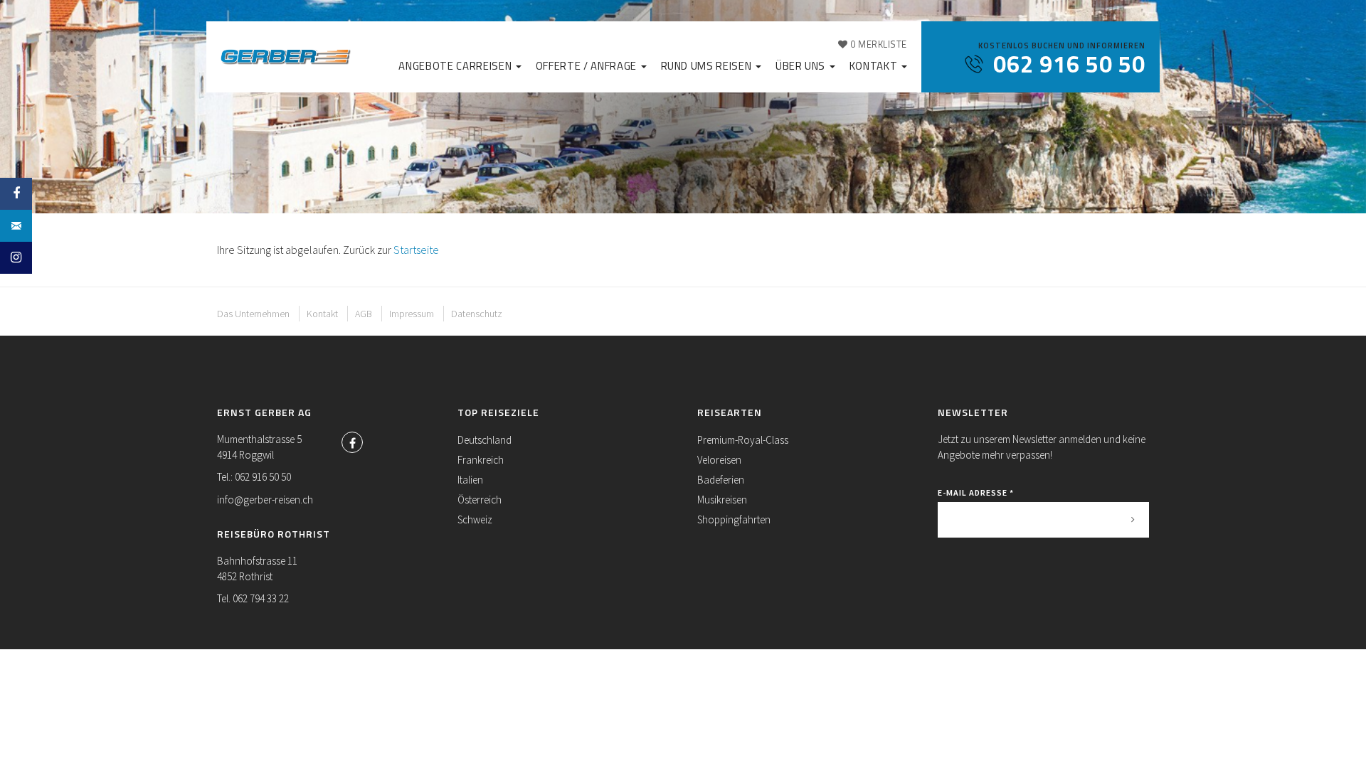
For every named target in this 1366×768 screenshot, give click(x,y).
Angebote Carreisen (456, 66)
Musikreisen (722, 499)
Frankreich (480, 459)
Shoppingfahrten (734, 519)
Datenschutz (476, 313)
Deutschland (484, 440)
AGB (363, 313)
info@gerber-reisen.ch (265, 499)
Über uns (801, 66)
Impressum (411, 313)
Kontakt (874, 66)
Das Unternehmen (253, 313)
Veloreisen (719, 459)
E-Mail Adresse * (976, 492)
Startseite (416, 249)
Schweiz (474, 519)
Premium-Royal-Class (742, 440)
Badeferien (720, 479)
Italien (470, 479)
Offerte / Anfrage (588, 66)
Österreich (479, 499)
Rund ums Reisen (707, 66)
